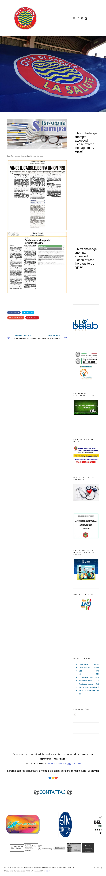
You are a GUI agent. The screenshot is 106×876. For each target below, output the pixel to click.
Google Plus (16, 317)
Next (95, 324)
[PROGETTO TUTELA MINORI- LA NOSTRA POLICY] (86, 581)
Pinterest (33, 317)
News (42, 65)
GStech (48, 871)
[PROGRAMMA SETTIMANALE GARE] (86, 414)
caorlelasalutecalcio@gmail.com (63, 763)
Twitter (29, 312)
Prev (77, 324)
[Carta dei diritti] (86, 604)
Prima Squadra (58, 65)
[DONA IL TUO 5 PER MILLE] (86, 464)
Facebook (14, 312)
